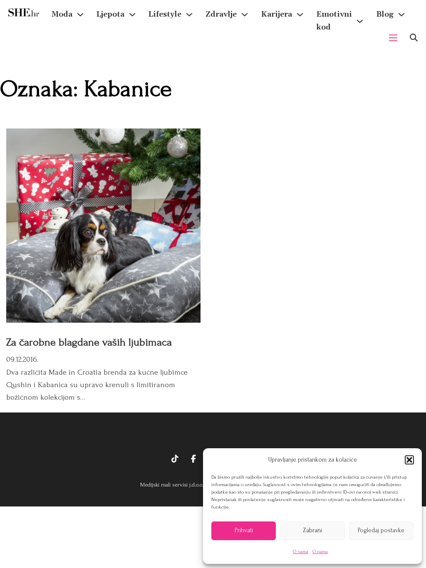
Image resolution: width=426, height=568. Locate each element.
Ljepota (110, 14)
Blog (385, 14)
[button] (409, 460)
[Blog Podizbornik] (401, 14)
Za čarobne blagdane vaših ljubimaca (89, 342)
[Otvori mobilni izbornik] (393, 38)
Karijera (276, 14)
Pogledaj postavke (381, 530)
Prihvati (244, 530)
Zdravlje (221, 14)
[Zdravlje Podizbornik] (244, 14)
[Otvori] (414, 38)
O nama (300, 551)
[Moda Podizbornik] (80, 14)
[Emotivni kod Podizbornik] (360, 21)
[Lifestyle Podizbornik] (189, 14)
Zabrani (312, 530)
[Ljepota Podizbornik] (132, 14)
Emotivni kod (334, 21)
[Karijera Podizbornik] (300, 14)
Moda (62, 14)
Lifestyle (165, 14)
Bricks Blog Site (213, 433)
